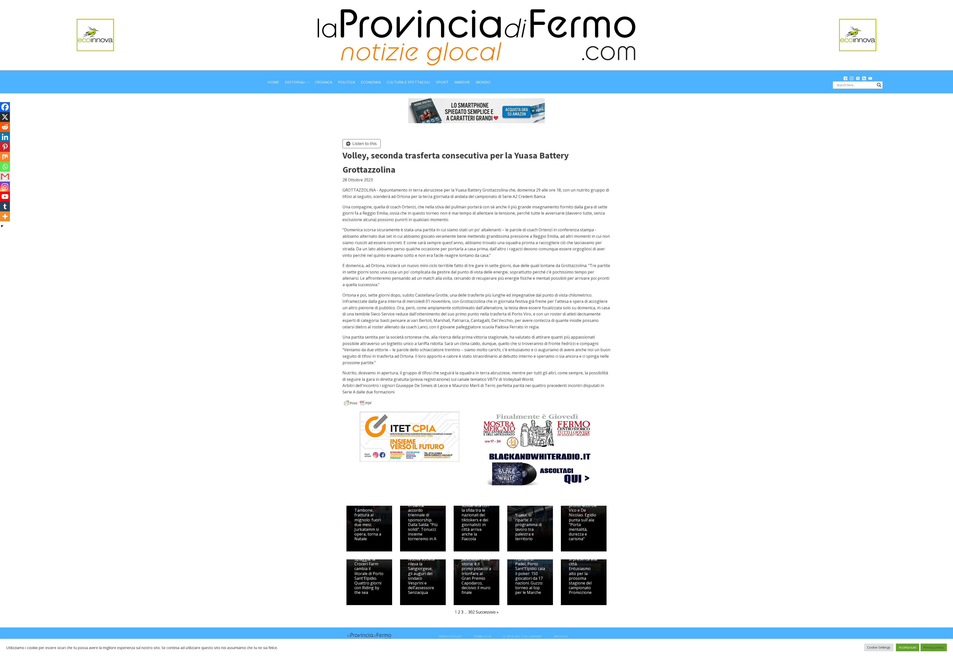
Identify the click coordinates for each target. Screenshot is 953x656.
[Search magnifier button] (879, 84)
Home (273, 81)
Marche (462, 81)
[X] (5, 117)
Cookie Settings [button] (878, 647)
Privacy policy (933, 647)
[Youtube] (5, 196)
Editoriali (295, 81)
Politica (346, 81)
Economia (371, 81)
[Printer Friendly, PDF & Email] (357, 402)
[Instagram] (5, 187)
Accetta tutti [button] (907, 647)
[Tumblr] (5, 206)
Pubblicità (482, 636)
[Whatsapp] (5, 167)
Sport (442, 81)
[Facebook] (5, 107)
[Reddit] (5, 127)
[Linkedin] (5, 137)
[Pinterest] (5, 147)
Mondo (483, 81)
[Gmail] (5, 177)
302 (471, 612)
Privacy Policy (450, 636)
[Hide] (2, 226)
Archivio (561, 636)
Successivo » (487, 612)
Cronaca (323, 81)
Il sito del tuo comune (522, 636)
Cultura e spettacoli (408, 81)
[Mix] (5, 157)
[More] (5, 216)
